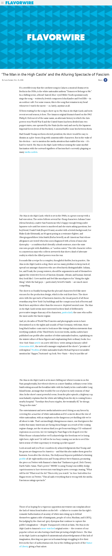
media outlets (31, 152)
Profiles (35, 350)
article (37, 343)
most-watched (48, 528)
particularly (67, 312)
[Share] (105, 80)
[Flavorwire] (19, 2)
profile (22, 459)
